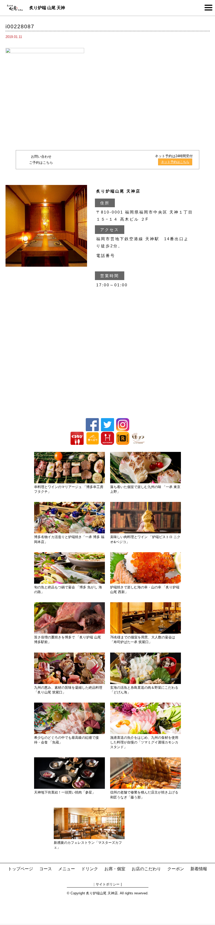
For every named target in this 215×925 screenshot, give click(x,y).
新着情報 (198, 869)
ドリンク (89, 869)
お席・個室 (114, 869)
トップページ (20, 869)
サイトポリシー (108, 884)
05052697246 (114, 159)
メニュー (66, 869)
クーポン (175, 869)
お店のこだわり (146, 869)
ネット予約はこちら (175, 162)
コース (45, 869)
